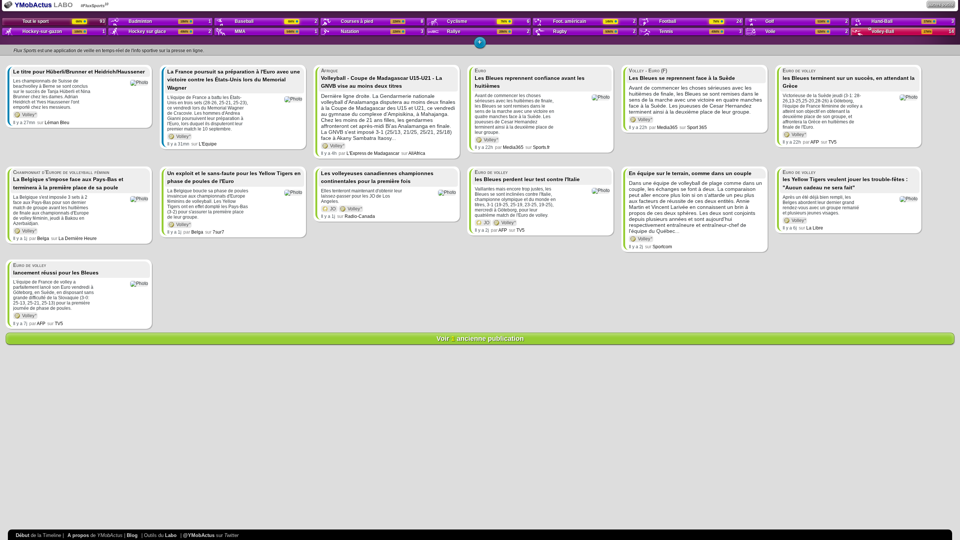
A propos (78, 535)
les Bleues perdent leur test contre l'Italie (527, 176)
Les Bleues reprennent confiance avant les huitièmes (530, 78)
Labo (171, 535)
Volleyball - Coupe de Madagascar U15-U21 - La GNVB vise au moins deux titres (381, 78)
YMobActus (32, 5)
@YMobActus (198, 535)
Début (22, 535)
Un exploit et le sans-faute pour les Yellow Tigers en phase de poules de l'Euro (234, 177)
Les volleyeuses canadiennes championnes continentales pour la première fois (377, 177)
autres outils (940, 4)
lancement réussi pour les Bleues (56, 269)
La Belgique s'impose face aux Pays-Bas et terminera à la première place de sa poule (68, 180)
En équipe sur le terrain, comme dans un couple (690, 173)
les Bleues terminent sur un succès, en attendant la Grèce (849, 78)
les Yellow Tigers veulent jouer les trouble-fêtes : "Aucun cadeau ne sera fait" (845, 180)
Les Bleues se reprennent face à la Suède (682, 74)
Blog (132, 535)
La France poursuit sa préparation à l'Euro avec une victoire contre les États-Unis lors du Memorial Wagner (233, 80)
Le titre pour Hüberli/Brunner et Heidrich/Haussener (79, 72)
